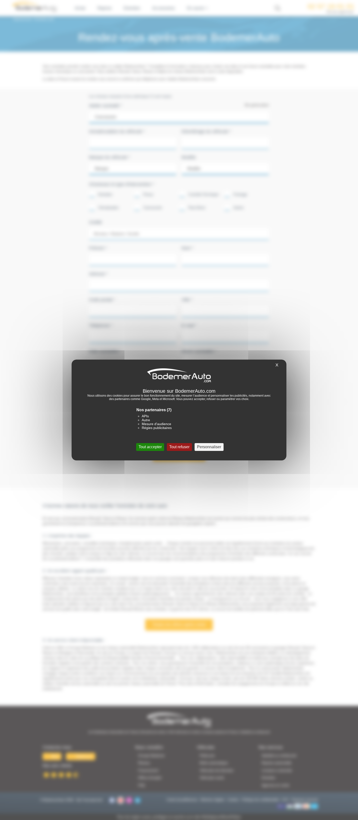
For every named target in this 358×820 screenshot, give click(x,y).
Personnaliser (209, 447)
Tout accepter (150, 447)
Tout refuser (179, 447)
